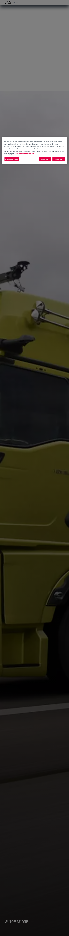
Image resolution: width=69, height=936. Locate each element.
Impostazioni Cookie (11, 159)
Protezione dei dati (27, 154)
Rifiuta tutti (44, 159)
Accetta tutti (58, 159)
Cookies (18, 154)
